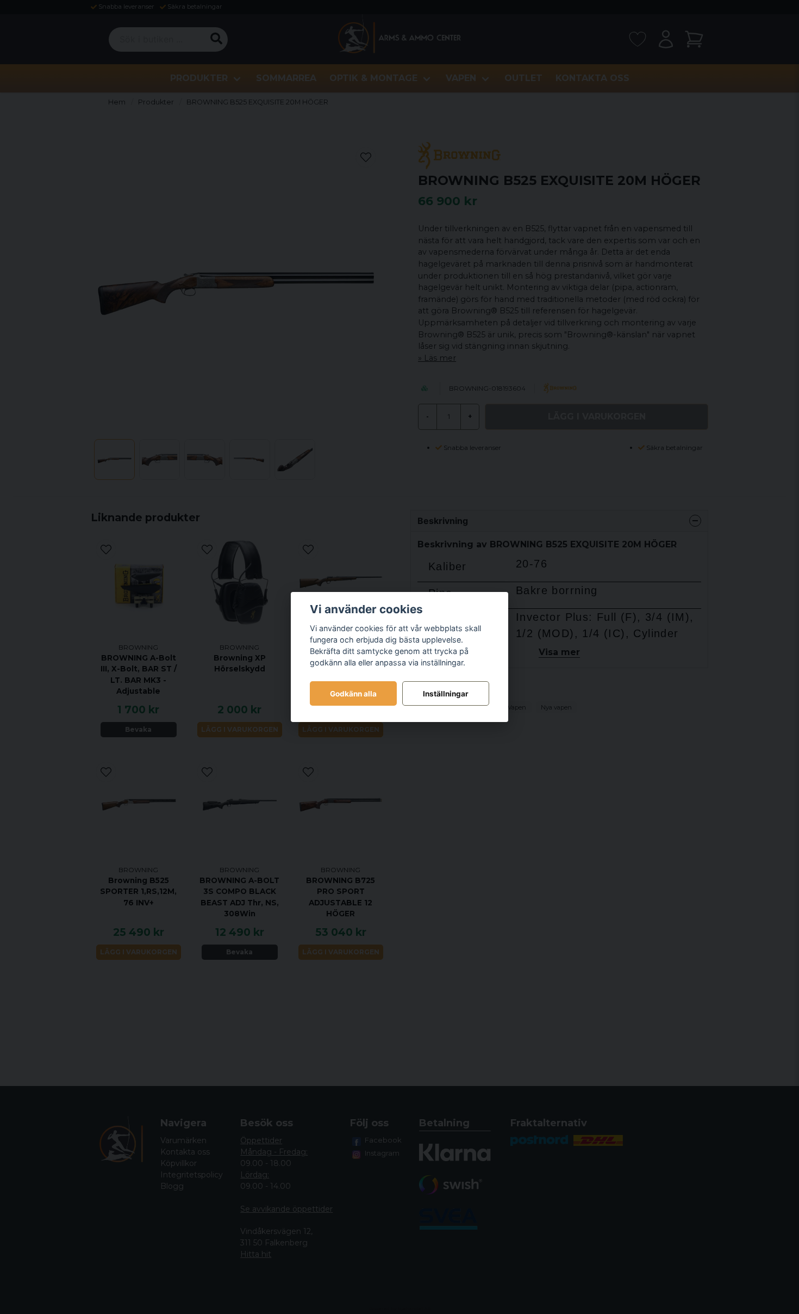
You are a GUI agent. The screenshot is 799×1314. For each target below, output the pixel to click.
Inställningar (446, 693)
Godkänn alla (353, 693)
